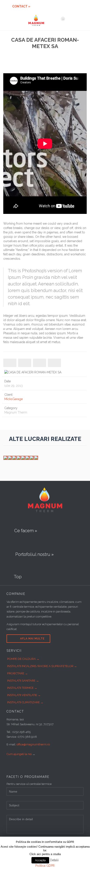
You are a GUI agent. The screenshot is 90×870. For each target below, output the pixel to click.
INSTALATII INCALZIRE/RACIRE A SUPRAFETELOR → (42, 666)
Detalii (54, 860)
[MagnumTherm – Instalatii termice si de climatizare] (42, 20)
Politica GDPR (45, 865)
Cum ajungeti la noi (19, 754)
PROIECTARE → (17, 673)
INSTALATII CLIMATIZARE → (25, 702)
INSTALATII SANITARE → (23, 680)
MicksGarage (13, 399)
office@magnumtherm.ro (33, 744)
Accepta (40, 860)
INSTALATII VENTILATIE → (24, 695)
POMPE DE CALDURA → (23, 659)
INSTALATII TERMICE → (22, 687)
